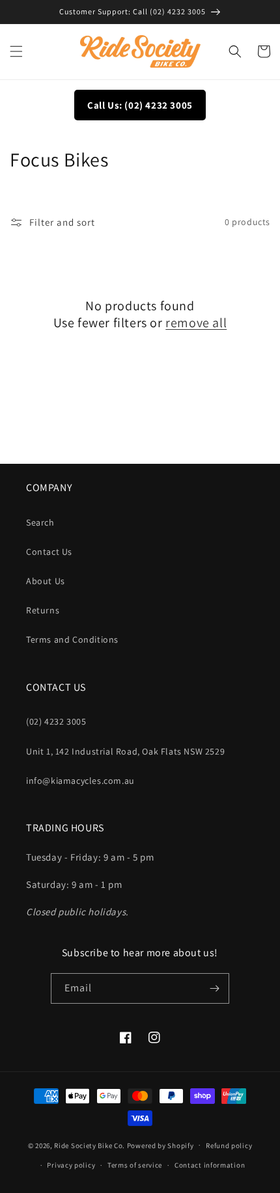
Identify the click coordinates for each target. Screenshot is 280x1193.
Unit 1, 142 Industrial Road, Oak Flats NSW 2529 (125, 751)
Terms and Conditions (72, 639)
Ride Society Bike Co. (89, 1144)
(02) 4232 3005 (56, 721)
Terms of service (134, 1165)
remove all (196, 322)
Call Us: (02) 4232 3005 (140, 105)
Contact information (210, 1165)
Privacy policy (71, 1165)
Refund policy (229, 1145)
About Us (45, 581)
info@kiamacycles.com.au (80, 780)
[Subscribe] (214, 988)
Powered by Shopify (160, 1144)
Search (40, 522)
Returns (42, 610)
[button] (16, 51)
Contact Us (49, 551)
